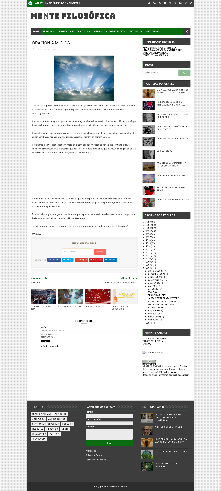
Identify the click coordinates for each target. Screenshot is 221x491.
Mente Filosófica (73, 16)
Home (35, 31)
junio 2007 (153, 289)
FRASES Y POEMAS (43, 39)
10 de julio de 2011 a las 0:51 (54, 330)
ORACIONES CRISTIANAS (155, 338)
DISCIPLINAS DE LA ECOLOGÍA (171, 451)
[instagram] (186, 3)
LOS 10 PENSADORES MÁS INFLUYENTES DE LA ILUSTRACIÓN (169, 417)
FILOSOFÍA (84, 31)
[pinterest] (159, 3)
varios (53, 49)
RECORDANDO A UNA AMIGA (161, 304)
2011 (148, 255)
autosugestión (57, 419)
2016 (148, 240)
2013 (148, 249)
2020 (148, 228)
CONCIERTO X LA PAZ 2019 (41, 308)
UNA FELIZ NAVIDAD (94, 307)
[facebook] (144, 3)
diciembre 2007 (155, 271)
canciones (38, 424)
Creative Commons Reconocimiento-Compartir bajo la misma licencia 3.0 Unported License (165, 369)
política (54, 434)
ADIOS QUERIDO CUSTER (69, 307)
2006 (148, 323)
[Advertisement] (84, 176)
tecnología (38, 439)
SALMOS (147, 344)
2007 (148, 268)
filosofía (37, 429)
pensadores (39, 434)
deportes (53, 424)
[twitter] (149, 3)
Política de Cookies (94, 455)
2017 (148, 237)
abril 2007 (153, 313)
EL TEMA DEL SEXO (157, 307)
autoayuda (38, 419)
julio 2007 (153, 286)
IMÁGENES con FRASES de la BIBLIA (159, 48)
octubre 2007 (154, 277)
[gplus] (154, 3)
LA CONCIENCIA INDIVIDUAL (172, 175)
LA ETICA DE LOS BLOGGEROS (120, 308)
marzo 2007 (154, 316)
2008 (148, 265)
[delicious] (191, 3)
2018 (148, 234)
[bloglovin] (165, 3)
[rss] (175, 3)
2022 (148, 222)
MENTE (98, 31)
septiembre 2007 (156, 280)
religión (46, 49)
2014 (148, 246)
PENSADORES (67, 31)
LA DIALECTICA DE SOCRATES (173, 139)
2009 (148, 262)
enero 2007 (154, 320)
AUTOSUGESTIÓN (115, 31)
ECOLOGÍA (153, 292)
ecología (67, 424)
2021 (148, 225)
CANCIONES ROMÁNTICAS (155, 53)
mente (65, 429)
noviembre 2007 (156, 274)
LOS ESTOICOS (164, 151)
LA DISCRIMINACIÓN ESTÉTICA (173, 200)
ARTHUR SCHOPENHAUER (168, 427)
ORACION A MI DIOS (157, 295)
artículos (61, 414)
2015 (148, 243)
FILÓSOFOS (49, 31)
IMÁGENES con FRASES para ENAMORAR (162, 50)
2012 (148, 252)
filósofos (52, 429)
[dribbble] (170, 3)
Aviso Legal (91, 451)
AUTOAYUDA (136, 31)
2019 (148, 231)
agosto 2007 (154, 283)
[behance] (180, 3)
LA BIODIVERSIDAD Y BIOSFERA (62, 3)
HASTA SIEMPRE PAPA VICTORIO (164, 298)
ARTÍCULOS (153, 31)
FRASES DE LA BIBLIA (153, 341)
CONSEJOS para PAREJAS (155, 55)
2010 (148, 258)
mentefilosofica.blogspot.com (175, 375)
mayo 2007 (153, 310)
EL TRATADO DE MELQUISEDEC (162, 301)
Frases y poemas (41, 414)
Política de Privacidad (96, 459)
